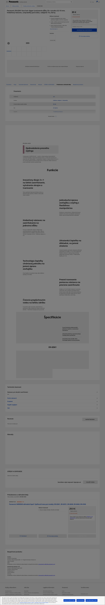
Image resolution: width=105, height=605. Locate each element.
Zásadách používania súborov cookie (27, 602)
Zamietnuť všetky (80, 600)
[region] (52, 600)
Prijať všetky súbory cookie (91, 600)
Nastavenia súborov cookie (69, 600)
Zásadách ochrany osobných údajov (41, 602)
